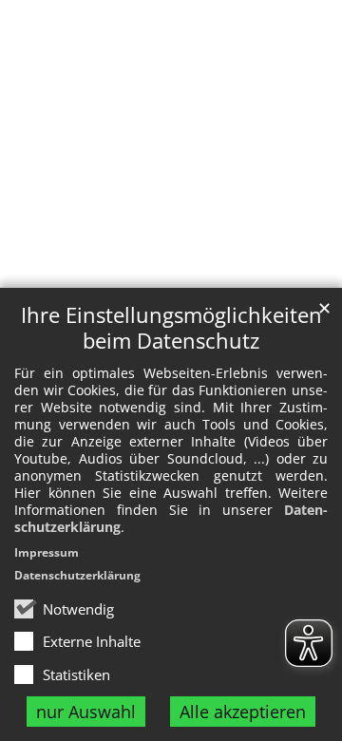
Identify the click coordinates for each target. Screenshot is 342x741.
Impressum (46, 552)
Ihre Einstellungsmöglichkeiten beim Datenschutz (171, 327)
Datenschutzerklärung (77, 575)
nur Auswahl (86, 711)
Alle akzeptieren (243, 711)
